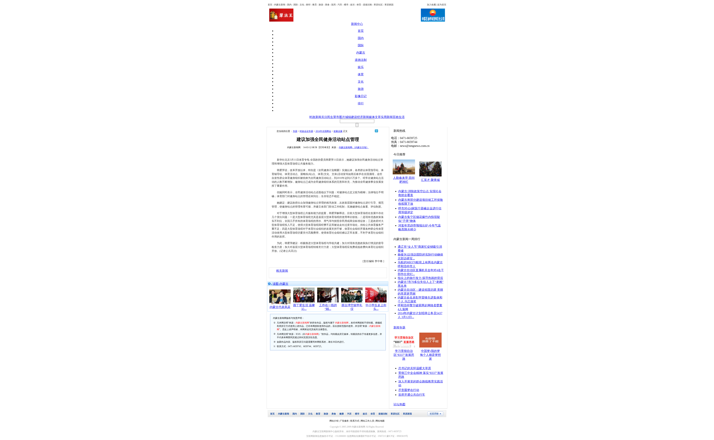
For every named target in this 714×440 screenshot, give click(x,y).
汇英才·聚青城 (430, 179)
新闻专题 (399, 327)
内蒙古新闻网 (293, 147)
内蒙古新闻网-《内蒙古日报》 (354, 147)
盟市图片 (339, 117)
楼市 (346, 4)
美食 (327, 4)
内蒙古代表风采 (280, 307)
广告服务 (344, 421)
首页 (270, 4)
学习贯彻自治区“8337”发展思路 (404, 354)
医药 (333, 4)
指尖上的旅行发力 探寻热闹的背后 (420, 278)
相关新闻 (282, 270)
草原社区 (378, 4)
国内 (289, 4)
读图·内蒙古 (280, 283)
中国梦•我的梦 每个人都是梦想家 (430, 354)
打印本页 (324, 147)
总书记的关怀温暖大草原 (414, 368)
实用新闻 (387, 117)
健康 (341, 413)
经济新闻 (363, 117)
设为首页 (441, 4)
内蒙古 (360, 52)
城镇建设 (351, 117)
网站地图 (380, 421)
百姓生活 (399, 117)
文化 (302, 4)
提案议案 (338, 131)
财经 (308, 4)
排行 (361, 103)
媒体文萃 (375, 117)
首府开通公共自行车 (411, 394)
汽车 (340, 4)
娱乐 (352, 4)
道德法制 (367, 4)
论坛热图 (399, 404)
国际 (295, 4)
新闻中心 (357, 23)
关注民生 (327, 117)
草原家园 (389, 4)
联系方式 (354, 421)
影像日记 (361, 96)
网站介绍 (333, 421)
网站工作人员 (367, 421)
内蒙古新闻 (279, 4)
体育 (359, 4)
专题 (295, 131)
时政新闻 (315, 117)
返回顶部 (435, 414)
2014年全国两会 (323, 131)
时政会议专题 (306, 131)
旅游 (321, 4)
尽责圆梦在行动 (408, 390)
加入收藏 (431, 4)
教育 (314, 4)
